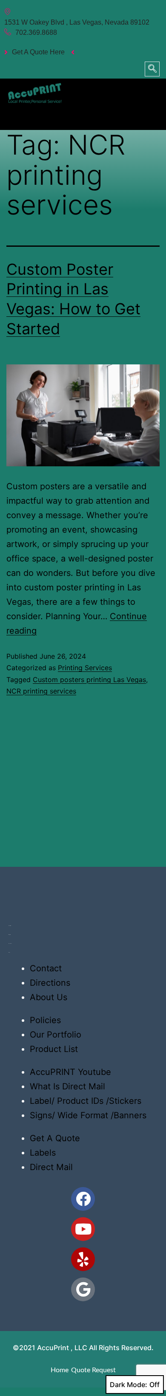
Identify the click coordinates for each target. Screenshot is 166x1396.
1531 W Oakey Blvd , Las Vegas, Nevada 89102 (76, 22)
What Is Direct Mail (67, 1086)
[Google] (83, 1289)
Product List (54, 1049)
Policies (45, 1020)
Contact (46, 968)
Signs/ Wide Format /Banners (88, 1115)
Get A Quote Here (38, 52)
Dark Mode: (128, 1384)
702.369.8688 (36, 32)
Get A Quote (55, 1138)
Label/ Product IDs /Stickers (85, 1101)
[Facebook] (83, 1199)
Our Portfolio (55, 1034)
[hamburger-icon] (150, 115)
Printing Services (85, 667)
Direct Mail (51, 1167)
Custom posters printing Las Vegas (89, 679)
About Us (48, 997)
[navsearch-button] (152, 69)
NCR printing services (41, 691)
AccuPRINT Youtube (70, 1072)
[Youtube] (83, 1229)
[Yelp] (83, 1259)
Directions (50, 983)
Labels (43, 1153)
